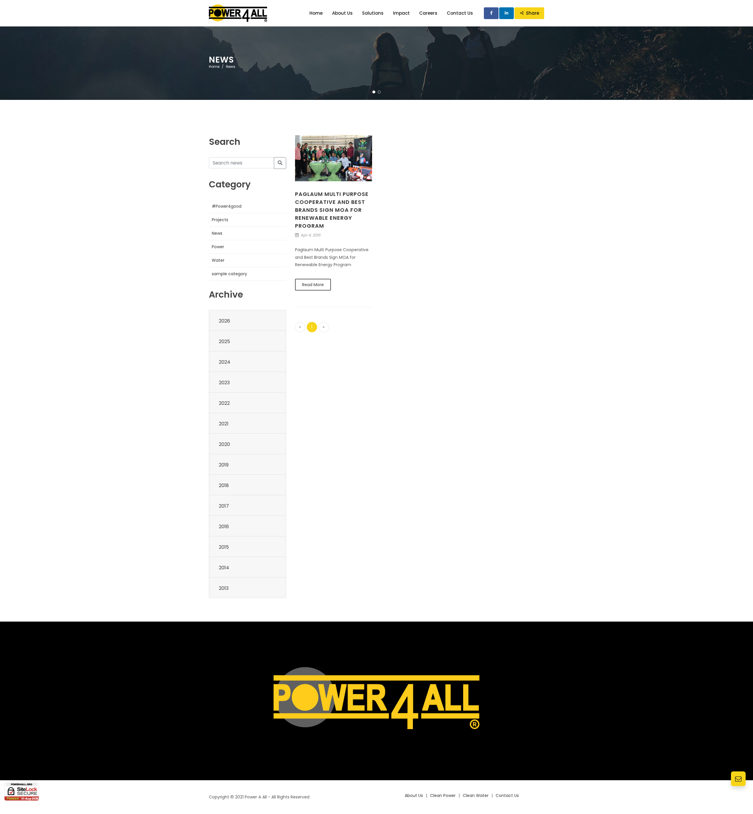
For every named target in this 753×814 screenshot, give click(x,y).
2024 (224, 362)
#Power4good (226, 206)
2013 (224, 588)
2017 (224, 506)
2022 (224, 403)
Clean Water (476, 795)
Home (214, 66)
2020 (224, 444)
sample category (229, 274)
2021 (224, 423)
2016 (224, 526)
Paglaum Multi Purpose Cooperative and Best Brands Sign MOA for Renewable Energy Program (332, 209)
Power (218, 247)
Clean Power (443, 795)
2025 (224, 341)
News (217, 233)
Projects (220, 220)
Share (532, 13)
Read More (313, 285)
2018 (224, 485)
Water (218, 260)
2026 (224, 321)
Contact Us (507, 795)
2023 (224, 382)
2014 (224, 567)
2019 (224, 464)
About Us (414, 795)
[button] (373, 91)
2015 (224, 547)
